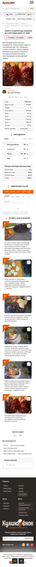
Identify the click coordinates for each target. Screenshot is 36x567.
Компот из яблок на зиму (9, 453)
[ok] (23, 544)
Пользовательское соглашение (24, 508)
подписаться (28, 538)
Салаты (9, 14)
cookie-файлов (28, 558)
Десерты (21, 485)
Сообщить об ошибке (16, 37)
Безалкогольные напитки (12, 23)
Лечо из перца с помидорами (25, 19)
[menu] (32, 2)
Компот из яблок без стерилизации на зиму (14, 451)
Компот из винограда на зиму (25, 453)
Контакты (6, 508)
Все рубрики (22, 494)
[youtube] (32, 544)
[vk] (27, 544)
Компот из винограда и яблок (10, 448)
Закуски (21, 488)
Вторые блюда (7, 491)
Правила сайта (23, 512)
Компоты (23, 23)
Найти (31, 8)
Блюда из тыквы (11, 19)
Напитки (21, 491)
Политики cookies (23, 515)
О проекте (6, 506)
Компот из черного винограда (17, 445)
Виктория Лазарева (14, 92)
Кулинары (6, 503)
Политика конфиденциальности (24, 504)
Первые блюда (20, 14)
